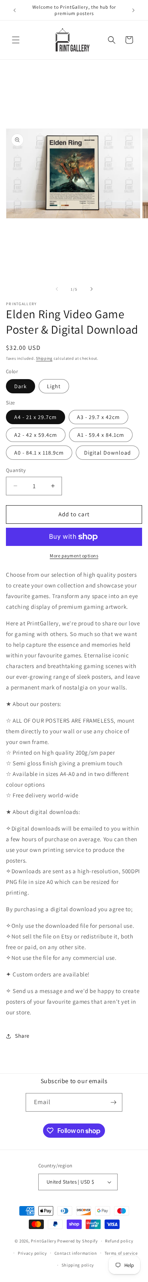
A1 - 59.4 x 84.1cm (100, 434)
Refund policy (119, 1241)
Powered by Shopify (77, 1241)
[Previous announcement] (14, 10)
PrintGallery (43, 1241)
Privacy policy (32, 1253)
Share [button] (22, 1035)
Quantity (16, 470)
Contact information (75, 1253)
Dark (20, 386)
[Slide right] (91, 289)
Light (54, 386)
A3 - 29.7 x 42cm (98, 417)
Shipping (44, 358)
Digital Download (107, 452)
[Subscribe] (113, 1102)
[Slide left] (57, 289)
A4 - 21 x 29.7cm (35, 417)
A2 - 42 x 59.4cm (35, 434)
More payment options (74, 556)
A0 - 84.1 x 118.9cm (39, 452)
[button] (15, 40)
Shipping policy (78, 1265)
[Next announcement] (133, 10)
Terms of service (121, 1253)
